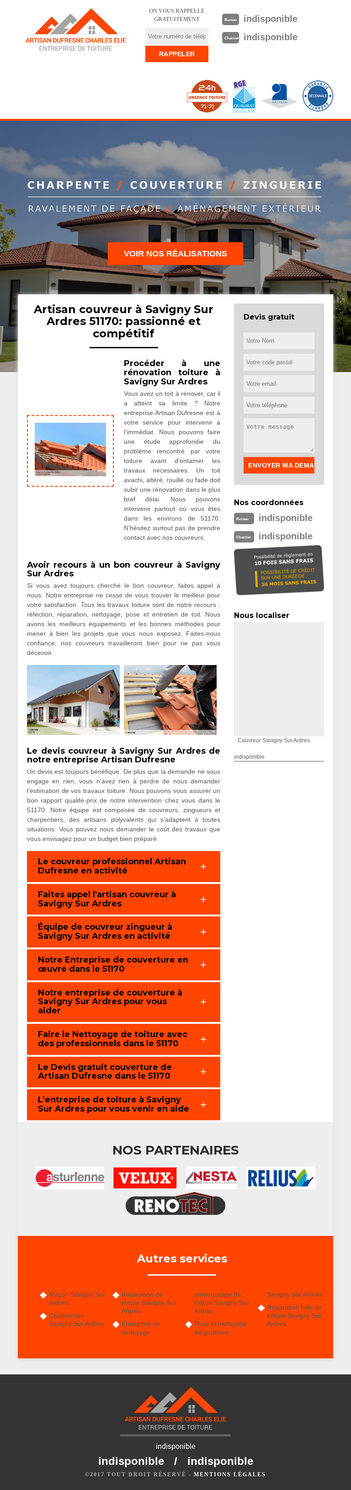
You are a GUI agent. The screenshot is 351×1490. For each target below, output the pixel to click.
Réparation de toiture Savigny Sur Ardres (149, 1302)
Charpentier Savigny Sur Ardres (76, 1319)
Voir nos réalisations (175, 253)
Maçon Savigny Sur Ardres (77, 1298)
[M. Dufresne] (76, 29)
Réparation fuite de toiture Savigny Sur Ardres (294, 1315)
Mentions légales (230, 1474)
